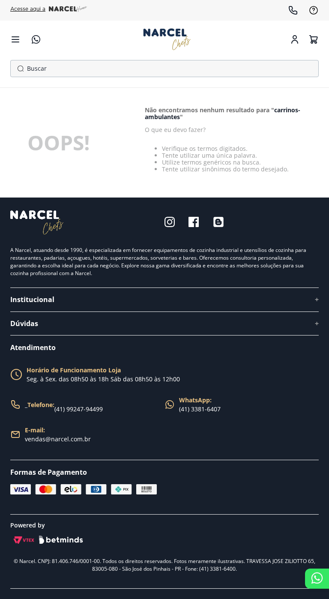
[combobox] (164, 68)
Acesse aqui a (27, 9)
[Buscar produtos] (19, 68)
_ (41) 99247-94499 (64, 407)
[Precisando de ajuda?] (317, 579)
